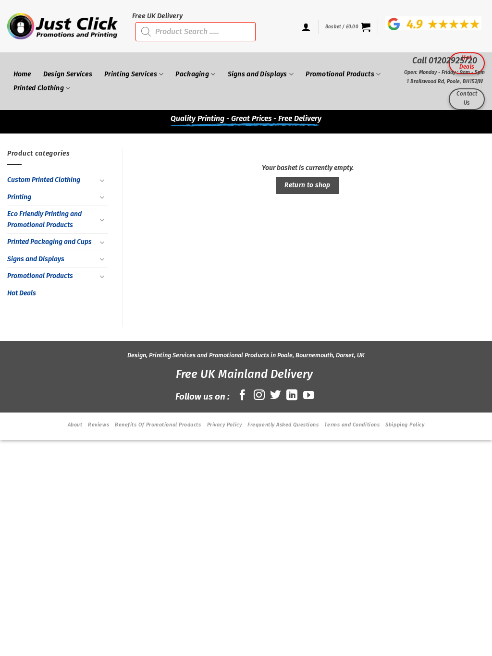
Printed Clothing (38, 88)
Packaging (192, 74)
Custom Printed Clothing (43, 180)
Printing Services (130, 74)
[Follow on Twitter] (275, 395)
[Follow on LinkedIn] (291, 395)
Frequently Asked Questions (283, 425)
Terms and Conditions (352, 425)
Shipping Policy (404, 425)
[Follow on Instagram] (259, 395)
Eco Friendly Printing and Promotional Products (44, 219)
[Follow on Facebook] (242, 395)
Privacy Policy (224, 425)
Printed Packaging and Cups (49, 242)
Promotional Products (40, 276)
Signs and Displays (35, 259)
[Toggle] (102, 180)
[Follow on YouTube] (308, 395)
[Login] (306, 26)
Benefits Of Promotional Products (158, 425)
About (75, 425)
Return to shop (307, 185)
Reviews (98, 425)
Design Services (67, 74)
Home (22, 74)
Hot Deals (21, 293)
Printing (19, 197)
